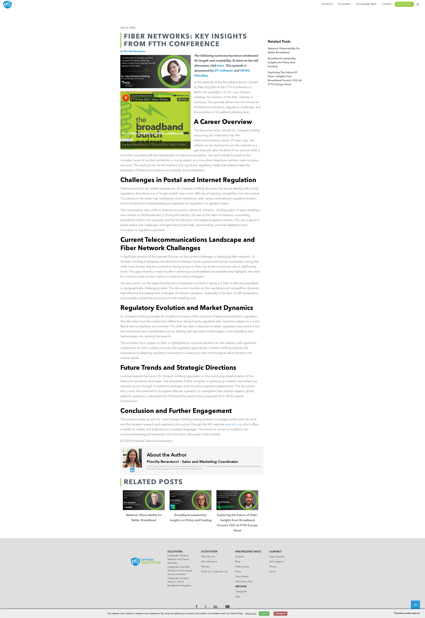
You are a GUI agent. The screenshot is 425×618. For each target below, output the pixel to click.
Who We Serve (209, 562)
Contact (386, 4)
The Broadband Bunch (135, 144)
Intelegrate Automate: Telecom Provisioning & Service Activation (179, 570)
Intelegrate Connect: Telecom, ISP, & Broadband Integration (179, 582)
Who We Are (208, 557)
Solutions (327, 4)
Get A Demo (404, 4)
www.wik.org (233, 424)
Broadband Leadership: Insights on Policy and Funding (282, 62)
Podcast (239, 557)
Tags (237, 596)
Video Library (242, 567)
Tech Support (276, 562)
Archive (241, 586)
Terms (272, 571)
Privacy (272, 567)
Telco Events (241, 576)
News (238, 571)
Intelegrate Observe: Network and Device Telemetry (178, 559)
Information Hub (244, 581)
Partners (205, 567)
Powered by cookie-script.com (407, 613)
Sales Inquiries (276, 557)
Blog (237, 562)
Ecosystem (344, 4)
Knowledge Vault (366, 4)
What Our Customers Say (214, 571)
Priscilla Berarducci (134, 51)
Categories (241, 591)
